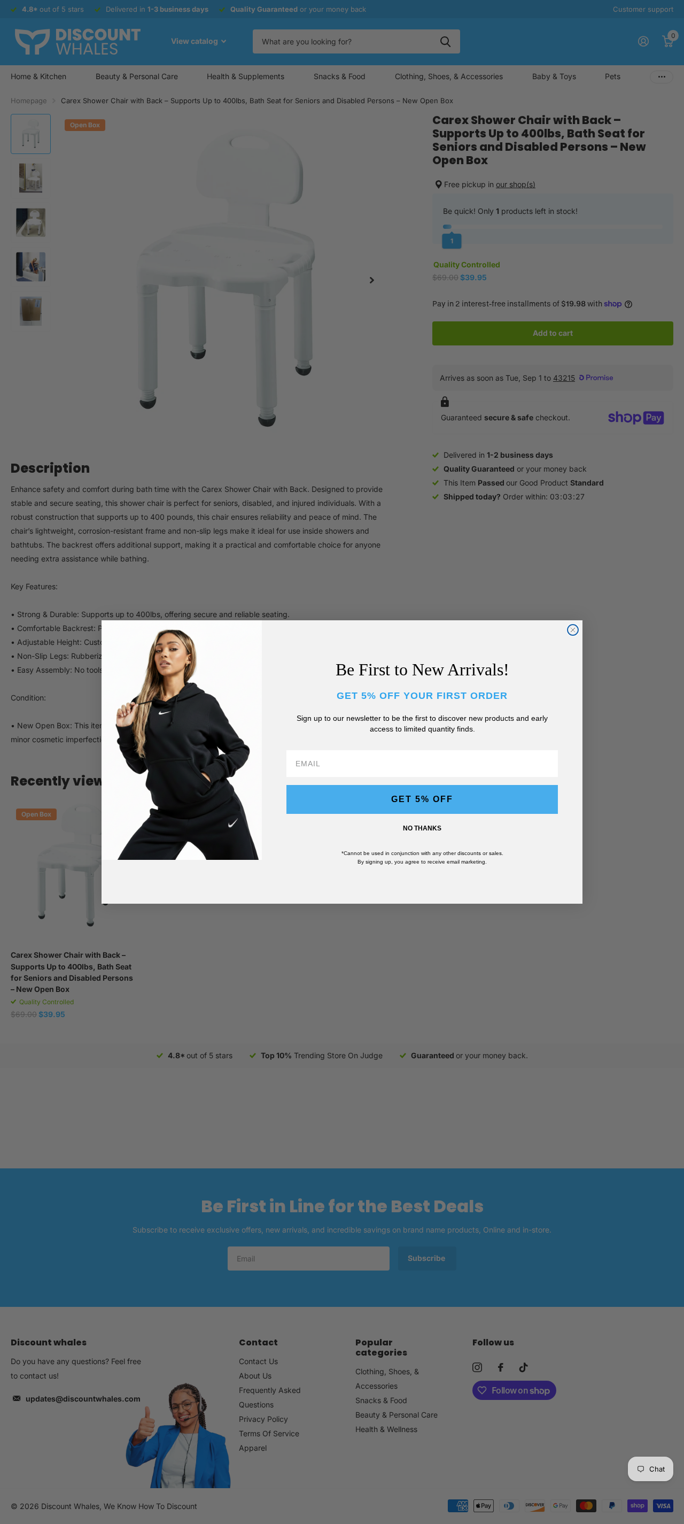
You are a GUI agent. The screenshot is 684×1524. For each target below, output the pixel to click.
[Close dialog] (573, 630)
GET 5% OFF (422, 799)
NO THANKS (422, 828)
